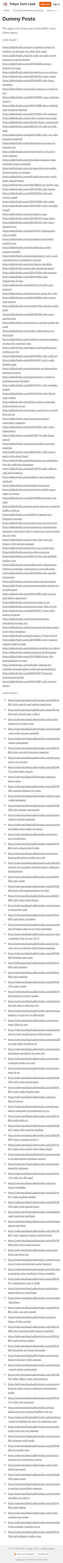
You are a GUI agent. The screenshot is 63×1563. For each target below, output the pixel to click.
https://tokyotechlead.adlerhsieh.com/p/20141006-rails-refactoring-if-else (33, 846)
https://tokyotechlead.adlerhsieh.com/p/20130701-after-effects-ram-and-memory (33, 1377)
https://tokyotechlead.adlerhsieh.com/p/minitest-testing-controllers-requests (34, 1486)
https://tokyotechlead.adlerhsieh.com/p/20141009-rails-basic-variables (33, 917)
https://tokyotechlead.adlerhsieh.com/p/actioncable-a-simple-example (33, 817)
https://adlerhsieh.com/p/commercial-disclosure (29, 652)
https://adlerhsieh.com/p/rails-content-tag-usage (29, 118)
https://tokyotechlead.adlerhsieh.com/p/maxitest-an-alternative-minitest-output (34, 1156)
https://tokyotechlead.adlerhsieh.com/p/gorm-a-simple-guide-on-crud (33, 1061)
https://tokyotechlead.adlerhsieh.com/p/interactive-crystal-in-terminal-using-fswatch (34, 1262)
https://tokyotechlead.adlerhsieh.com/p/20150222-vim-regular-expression (33, 808)
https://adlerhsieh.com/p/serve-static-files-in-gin (29, 607)
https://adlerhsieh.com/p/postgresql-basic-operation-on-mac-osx (26, 621)
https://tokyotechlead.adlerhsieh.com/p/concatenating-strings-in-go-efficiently (34, 1013)
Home (7, 10)
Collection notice (48, 1548)
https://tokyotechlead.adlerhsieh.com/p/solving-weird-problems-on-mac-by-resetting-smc (34, 1419)
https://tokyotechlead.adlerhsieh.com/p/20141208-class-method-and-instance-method (33, 1329)
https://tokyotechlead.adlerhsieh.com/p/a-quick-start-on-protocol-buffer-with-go (31, 1410)
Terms (36, 1548)
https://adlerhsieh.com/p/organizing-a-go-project (29, 72)
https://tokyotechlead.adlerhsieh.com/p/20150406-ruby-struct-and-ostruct (33, 1243)
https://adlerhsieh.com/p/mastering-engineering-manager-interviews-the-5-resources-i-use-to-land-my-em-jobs (31, 531)
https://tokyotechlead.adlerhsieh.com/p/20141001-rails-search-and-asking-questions (33, 702)
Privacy (29, 1548)
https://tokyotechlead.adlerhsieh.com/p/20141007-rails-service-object (33, 1338)
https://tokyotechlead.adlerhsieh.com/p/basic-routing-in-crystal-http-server (33, 1457)
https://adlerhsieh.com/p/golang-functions (26, 485)
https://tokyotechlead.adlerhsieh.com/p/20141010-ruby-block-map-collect (33, 712)
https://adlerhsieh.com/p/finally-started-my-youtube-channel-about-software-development (29, 667)
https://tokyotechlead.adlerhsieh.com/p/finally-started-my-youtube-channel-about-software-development (34, 867)
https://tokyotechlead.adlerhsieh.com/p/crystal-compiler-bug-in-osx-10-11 (34, 936)
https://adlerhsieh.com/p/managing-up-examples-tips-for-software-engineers (30, 462)
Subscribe (45, 4)
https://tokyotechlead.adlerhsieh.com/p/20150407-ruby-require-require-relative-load (33, 1233)
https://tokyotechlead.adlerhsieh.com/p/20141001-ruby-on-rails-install (33, 1310)
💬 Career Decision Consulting (28, 10)
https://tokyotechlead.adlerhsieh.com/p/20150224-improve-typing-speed (33, 994)
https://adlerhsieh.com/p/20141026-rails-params (29, 273)
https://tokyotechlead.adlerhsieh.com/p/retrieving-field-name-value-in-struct (34, 827)
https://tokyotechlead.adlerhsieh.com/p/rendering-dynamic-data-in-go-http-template (34, 927)
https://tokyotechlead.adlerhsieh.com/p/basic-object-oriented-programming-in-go (33, 1109)
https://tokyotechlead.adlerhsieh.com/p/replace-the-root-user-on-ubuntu (33, 1429)
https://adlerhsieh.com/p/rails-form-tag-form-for (29, 523)
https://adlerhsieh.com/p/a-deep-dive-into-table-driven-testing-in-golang (29, 170)
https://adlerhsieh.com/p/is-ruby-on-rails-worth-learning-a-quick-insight (29, 58)
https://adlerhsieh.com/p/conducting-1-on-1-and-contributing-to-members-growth (30, 258)
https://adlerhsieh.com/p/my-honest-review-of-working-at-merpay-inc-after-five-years (28, 49)
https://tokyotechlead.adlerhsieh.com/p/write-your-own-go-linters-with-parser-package (33, 946)
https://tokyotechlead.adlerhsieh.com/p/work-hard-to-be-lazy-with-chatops (33, 1358)
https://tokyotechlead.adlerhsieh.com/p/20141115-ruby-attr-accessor (33, 1400)
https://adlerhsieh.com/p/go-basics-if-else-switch (29, 636)
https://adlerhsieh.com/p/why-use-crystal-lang (28, 548)
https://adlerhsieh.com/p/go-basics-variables (27, 264)
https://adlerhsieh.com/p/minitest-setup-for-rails (29, 294)
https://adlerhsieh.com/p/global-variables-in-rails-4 (31, 648)
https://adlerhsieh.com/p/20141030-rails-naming (29, 114)
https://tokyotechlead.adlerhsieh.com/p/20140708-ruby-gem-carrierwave (33, 1080)
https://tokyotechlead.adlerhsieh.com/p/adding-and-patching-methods (34, 1214)
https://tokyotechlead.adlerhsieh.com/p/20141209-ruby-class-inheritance (33, 898)
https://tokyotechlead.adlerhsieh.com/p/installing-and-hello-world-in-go (34, 1042)
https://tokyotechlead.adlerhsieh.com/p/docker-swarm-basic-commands (34, 1367)
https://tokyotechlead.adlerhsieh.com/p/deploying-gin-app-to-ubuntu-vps (34, 1003)
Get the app (43, 1554)
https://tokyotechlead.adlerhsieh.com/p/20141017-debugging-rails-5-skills (33, 1281)
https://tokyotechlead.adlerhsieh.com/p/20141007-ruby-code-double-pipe (33, 1090)
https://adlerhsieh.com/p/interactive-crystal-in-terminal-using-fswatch (28, 379)
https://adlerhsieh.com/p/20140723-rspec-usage (29, 76)
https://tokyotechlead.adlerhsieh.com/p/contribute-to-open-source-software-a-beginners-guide (33, 1388)
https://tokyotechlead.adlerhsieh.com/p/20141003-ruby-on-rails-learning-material (33, 750)
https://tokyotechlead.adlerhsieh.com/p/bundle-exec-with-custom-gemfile (34, 731)
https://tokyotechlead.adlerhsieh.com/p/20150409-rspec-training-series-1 (33, 1137)
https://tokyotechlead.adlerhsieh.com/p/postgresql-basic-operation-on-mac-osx (34, 1051)
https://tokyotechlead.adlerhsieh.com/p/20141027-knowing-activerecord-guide (33, 1348)
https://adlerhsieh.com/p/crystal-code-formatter (29, 581)
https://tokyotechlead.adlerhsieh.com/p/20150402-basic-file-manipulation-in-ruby (33, 888)
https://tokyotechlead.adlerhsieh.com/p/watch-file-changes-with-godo (34, 1438)
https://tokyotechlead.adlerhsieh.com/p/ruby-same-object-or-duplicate (33, 1291)
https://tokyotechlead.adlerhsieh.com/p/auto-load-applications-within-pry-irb (33, 856)
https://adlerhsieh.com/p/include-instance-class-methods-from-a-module (29, 162)
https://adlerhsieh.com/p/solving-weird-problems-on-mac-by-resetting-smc (30, 341)
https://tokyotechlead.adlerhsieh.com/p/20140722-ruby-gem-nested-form (33, 1204)
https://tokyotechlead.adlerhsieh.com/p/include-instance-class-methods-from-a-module (34, 1271)
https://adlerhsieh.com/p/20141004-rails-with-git (29, 356)
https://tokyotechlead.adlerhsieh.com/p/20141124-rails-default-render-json (33, 1534)
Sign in (56, 4)
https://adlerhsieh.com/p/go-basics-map (24, 214)
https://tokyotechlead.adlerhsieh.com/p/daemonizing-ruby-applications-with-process (34, 1032)
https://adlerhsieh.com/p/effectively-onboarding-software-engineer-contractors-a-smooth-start (29, 567)
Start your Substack (25, 1554)
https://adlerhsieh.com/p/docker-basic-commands (30, 122)
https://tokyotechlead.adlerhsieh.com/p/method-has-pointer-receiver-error (34, 1524)
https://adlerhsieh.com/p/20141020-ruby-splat (28, 202)
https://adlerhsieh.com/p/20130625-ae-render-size (30, 185)
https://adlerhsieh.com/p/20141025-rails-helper (29, 189)
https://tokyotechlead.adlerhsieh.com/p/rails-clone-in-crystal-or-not (33, 721)
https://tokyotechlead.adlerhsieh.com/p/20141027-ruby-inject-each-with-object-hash (33, 1147)
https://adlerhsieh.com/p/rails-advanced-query (28, 268)
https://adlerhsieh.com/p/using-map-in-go (26, 602)
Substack (19, 1559)
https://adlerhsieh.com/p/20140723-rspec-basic (28, 218)
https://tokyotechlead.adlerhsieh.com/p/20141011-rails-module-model (33, 1195)
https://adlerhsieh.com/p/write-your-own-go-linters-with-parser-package (27, 542)
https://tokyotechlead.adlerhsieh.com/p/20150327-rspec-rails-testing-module (33, 1128)
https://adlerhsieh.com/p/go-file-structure (25, 552)
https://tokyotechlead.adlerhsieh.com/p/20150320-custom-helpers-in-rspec (33, 788)
